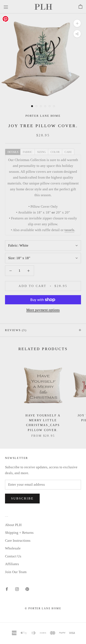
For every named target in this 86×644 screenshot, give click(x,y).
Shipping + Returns (19, 533)
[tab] (12, 152)
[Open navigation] (6, 6)
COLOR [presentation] (55, 152)
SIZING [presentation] (41, 152)
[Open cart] (80, 7)
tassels (69, 230)
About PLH (13, 525)
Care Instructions (17, 541)
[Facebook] (7, 589)
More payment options (43, 310)
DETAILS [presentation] (13, 152)
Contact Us (13, 556)
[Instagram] (17, 589)
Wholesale (13, 548)
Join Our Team (16, 572)
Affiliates (12, 564)
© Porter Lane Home (43, 608)
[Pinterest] (27, 589)
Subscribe (22, 498)
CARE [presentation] (68, 152)
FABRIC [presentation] (27, 152)
